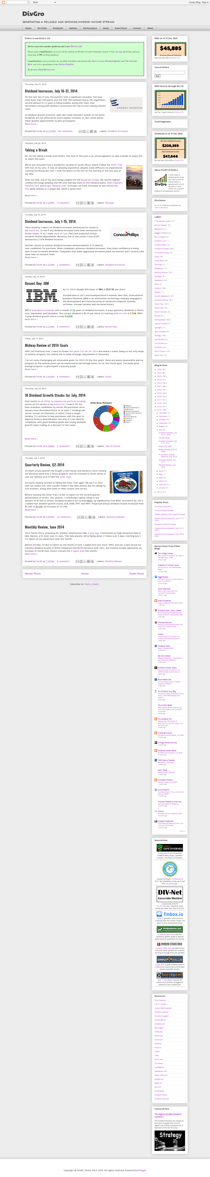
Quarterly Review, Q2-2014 (44, 464)
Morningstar (159, 1028)
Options (73, 28)
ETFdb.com (159, 1032)
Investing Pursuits (165, 733)
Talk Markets (160, 339)
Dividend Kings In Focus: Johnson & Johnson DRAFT (171, 793)
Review (157, 316)
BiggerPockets (163, 577)
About (150, 28)
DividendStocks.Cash (166, 934)
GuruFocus (159, 1063)
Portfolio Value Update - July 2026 (170, 753)
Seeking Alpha (160, 320)
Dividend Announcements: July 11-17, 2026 (169, 519)
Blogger (142, 1170)
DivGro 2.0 (76, 46)
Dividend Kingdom (162, 1016)
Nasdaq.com (159, 1079)
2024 (159, 376)
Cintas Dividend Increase (164, 510)
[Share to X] (87, 131)
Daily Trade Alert (164, 589)
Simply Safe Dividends (166, 853)
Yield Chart (159, 1036)
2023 (159, 380)
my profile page (171, 883)
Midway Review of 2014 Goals (46, 345)
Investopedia (159, 1091)
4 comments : (64, 202)
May (161, 474)
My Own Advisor (164, 656)
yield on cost (61, 233)
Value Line (159, 1040)
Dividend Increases (118, 131)
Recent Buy (111, 326)
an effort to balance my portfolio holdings (63, 401)
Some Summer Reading (166, 772)
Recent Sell (159, 308)
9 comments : (64, 561)
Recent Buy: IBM (37, 283)
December (163, 413)
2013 (159, 492)
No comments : (66, 131)
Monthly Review (113, 561)
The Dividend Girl (165, 719)
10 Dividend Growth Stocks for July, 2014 (55, 395)
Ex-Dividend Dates (162, 253)
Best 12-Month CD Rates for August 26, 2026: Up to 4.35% (171, 556)
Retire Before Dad (164, 679)
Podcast (158, 292)
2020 (159, 390)
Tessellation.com (161, 1071)
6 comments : (64, 326)
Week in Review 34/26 (165, 648)
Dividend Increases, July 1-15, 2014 (50, 221)
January (162, 488)
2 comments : (64, 264)
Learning (158, 264)
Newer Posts (33, 573)
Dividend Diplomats (165, 821)
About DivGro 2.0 (46, 69)
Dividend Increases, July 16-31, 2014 (51, 90)
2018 (159, 396)
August (162, 426)
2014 (159, 410)
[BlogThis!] (84, 131)
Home (28, 28)
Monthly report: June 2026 (167, 782)
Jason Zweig (162, 770)
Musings (109, 202)
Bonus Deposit (160, 237)
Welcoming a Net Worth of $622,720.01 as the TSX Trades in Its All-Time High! (170, 723)
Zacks (157, 1055)
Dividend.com (160, 1024)
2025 (159, 373)
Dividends (58, 28)
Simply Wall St (160, 964)
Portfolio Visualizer (162, 1012)
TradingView (159, 1067)
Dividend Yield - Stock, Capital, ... (171, 610)
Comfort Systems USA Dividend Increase (170, 514)
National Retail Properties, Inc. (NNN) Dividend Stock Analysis (169, 671)
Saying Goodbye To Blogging (168, 804)
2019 (159, 393)
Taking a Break (36, 149)
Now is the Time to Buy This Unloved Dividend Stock (168, 592)
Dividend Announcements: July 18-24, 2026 (169, 535)
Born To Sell (162, 980)
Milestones (159, 268)
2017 (159, 400)
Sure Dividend (163, 790)
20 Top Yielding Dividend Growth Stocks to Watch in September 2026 (170, 614)
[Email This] (80, 131)
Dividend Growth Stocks (167, 668)
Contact (137, 28)
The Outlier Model (165, 705)
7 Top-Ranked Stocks (163, 221)
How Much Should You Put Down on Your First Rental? (170, 580)
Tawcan (161, 634)
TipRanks (158, 1043)
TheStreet (158, 347)
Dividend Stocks (161, 1095)
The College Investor (165, 553)
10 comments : (65, 517)
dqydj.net (158, 1083)
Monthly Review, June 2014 (44, 527)
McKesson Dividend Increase (165, 524)
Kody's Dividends (164, 601)
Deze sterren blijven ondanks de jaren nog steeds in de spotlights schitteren (170, 709)
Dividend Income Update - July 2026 (171, 735)
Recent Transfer (161, 312)
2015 (159, 406)
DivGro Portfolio (66, 64)
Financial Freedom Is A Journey (169, 801)
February (162, 484)
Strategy (158, 335)
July (161, 430)
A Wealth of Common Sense (168, 565)
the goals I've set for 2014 (83, 351)
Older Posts (136, 573)
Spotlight (158, 327)
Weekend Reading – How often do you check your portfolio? (170, 659)
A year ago (93, 533)
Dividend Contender (44, 310)
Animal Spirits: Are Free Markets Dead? (169, 568)
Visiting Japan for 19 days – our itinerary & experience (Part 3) (169, 637)
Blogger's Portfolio (161, 233)
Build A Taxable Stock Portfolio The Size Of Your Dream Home (170, 625)
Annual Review (161, 225)
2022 (159, 383)
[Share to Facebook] (91, 131)
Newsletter (159, 280)
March (161, 481)
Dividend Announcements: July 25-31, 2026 (169, 529)
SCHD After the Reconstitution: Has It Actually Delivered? (170, 824)
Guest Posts (121, 28)
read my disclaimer (161, 208)
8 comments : (64, 376)
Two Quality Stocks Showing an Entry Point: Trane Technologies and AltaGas (171, 695)
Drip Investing (160, 1000)
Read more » (31, 124)
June (161, 471)
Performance (90, 28)
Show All (182, 831)
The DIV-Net (159, 343)
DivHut (161, 811)
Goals (106, 28)
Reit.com (158, 1087)
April (161, 478)
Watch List (159, 355)
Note (157, 284)
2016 (159, 403)
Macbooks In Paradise (166, 762)
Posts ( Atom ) (91, 584)
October (162, 419)
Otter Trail (116, 164)
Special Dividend (161, 324)
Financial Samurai (165, 622)
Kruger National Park (55, 185)
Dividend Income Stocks (167, 750)
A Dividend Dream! (165, 780)
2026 (159, 369)
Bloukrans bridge (90, 179)
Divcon (157, 1051)
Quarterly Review (116, 517)
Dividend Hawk (164, 646)
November (163, 416)
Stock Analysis (160, 331)
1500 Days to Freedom (166, 760)
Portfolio (42, 28)
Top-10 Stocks (112, 446)
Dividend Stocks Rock (163, 948)
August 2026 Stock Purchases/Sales (170, 603)
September (163, 423)
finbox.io (160, 918)
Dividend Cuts (160, 241)
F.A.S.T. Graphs (160, 1004)
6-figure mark (78, 551)
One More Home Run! (163, 506)
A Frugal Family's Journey (167, 742)
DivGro (33, 13)
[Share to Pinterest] (95, 131)
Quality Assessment (162, 296)
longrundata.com (161, 1075)
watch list (34, 230)
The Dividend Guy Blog (167, 691)
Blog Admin (159, 229)
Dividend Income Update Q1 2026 (170, 813)
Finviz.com (159, 1059)
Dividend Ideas (160, 245)
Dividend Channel (162, 1099)
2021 (159, 386)
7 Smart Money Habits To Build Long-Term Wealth (169, 683)
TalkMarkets (176, 879)
